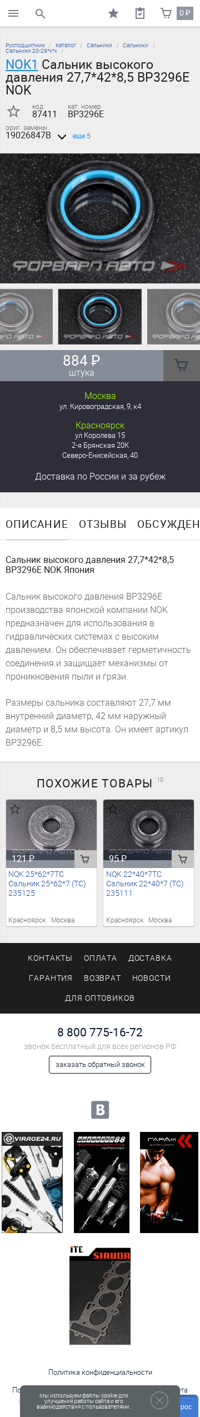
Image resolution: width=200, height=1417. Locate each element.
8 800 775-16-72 (100, 1032)
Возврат (103, 978)
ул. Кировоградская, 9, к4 (100, 406)
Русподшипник (25, 45)
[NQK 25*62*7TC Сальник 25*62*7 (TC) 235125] (51, 830)
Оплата (101, 958)
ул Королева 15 (100, 435)
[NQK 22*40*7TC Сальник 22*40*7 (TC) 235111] (148, 830)
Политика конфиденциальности (100, 1372)
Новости (152, 978)
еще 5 (82, 136)
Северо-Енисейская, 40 (100, 455)
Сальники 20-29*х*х (31, 50)
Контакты (50, 958)
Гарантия (51, 978)
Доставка (100, 476)
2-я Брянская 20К (100, 445)
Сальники (99, 45)
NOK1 (22, 64)
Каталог (66, 45)
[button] (93, 269)
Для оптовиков (100, 998)
